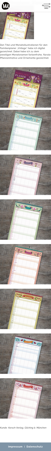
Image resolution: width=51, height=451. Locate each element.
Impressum (15, 446)
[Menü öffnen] (46, 6)
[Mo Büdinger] (6, 6)
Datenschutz (35, 446)
